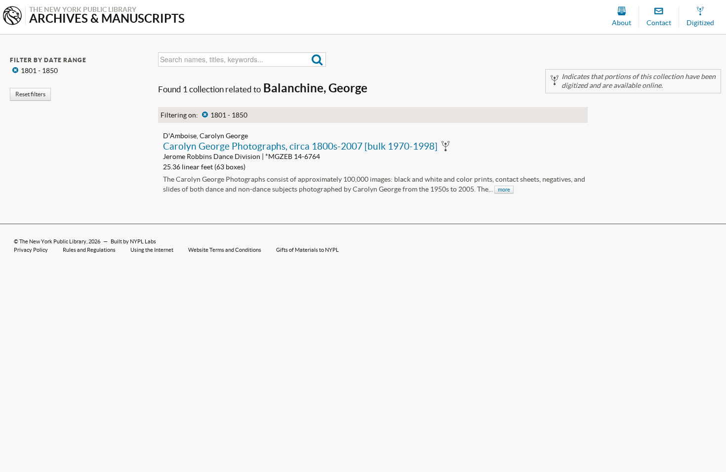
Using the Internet (151, 250)
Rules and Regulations (89, 250)
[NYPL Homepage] (12, 16)
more (504, 190)
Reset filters (30, 94)
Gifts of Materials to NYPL (307, 250)
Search (317, 59)
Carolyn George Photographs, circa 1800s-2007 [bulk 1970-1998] (300, 146)
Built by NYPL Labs (133, 241)
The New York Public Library (52, 241)
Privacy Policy (31, 250)
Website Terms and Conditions (224, 250)
